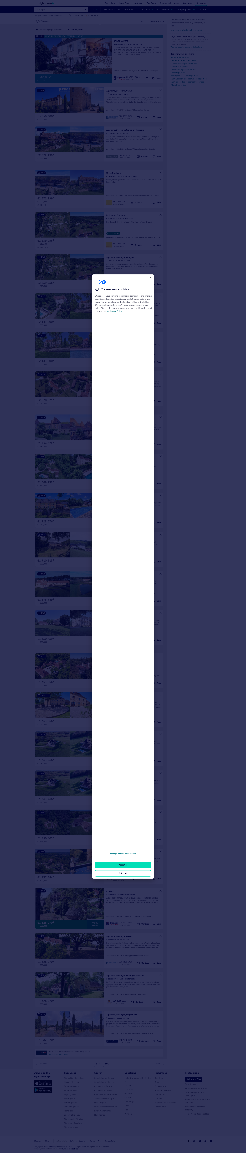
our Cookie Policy (114, 311)
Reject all (123, 873)
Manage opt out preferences (123, 853)
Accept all (123, 865)
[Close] (150, 277)
